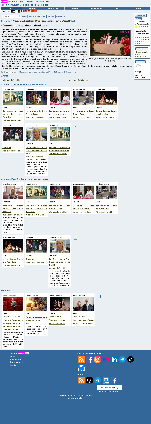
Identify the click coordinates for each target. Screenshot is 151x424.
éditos (43, 16)
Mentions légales (15, 359)
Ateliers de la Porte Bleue (23, 20)
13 (148, 37)
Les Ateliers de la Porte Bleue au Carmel (83, 112)
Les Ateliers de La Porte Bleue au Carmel (36, 112)
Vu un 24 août (60, 16)
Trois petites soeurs (57, 320)
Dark (13, 11)
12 (146, 37)
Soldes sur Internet (141, 49)
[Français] (22, 12)
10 (141, 37)
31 (135, 29)
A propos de (19, 353)
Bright (8, 11)
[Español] (29, 11)
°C (17, 11)
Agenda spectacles (140, 15)
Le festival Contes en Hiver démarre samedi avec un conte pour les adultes (12, 323)
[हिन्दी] (35, 11)
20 (148, 40)
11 (144, 37)
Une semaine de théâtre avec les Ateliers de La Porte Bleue (12, 114)
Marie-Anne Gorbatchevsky (79, 80)
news (30, 16)
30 (148, 27)
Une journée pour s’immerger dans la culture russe (83, 322)
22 (137, 42)
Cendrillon (6, 147)
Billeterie (138, 19)
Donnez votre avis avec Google (109, 391)
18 (144, 40)
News (11, 8)
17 (141, 40)
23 (139, 42)
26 (139, 27)
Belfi (27, 323)
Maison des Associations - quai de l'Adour (51, 20)
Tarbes (71, 20)
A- (1, 11)
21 (135, 42)
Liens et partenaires (16, 362)
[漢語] (32, 11)
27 (141, 27)
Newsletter (13, 365)
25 (137, 27)
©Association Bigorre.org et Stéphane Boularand (76, 395)
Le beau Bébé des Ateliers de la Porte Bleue (106, 112)
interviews (36, 16)
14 (135, 40)
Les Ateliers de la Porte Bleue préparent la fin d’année (36, 150)
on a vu (24, 16)
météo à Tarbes (140, 62)
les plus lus (50, 16)
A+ (4, 11)
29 (146, 27)
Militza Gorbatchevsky (57, 323)
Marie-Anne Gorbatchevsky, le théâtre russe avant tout (12, 208)
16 (139, 40)
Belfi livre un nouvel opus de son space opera (36, 319)
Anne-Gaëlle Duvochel (10, 329)
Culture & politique (96, 8)
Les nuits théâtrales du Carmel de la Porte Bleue (59, 149)
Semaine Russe (55, 316)
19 (146, 40)
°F (19, 11)
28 (144, 27)
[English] (26, 11)
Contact (12, 356)
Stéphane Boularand (10, 72)
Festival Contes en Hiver (12, 316)
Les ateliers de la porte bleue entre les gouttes (59, 112)
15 (137, 40)
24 (135, 27)
